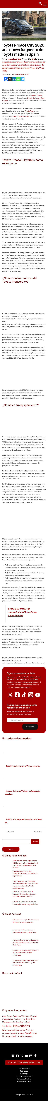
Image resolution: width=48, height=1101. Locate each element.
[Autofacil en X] (10, 697)
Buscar (35, 842)
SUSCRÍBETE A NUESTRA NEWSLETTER (24, 1062)
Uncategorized (9, 1036)
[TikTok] (35, 1055)
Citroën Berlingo (33, 98)
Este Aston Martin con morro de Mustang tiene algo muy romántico (25, 903)
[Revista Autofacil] (19, 989)
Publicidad (24, 1071)
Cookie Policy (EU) (24, 1081)
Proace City (26, 59)
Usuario (20, 1036)
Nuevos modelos (10, 1030)
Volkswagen (28, 1036)
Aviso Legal (24, 1074)
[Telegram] (22, 79)
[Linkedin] (14, 79)
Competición (7, 1019)
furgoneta (39, 59)
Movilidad (26, 1022)
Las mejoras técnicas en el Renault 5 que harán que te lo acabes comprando (25, 952)
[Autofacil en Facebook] (17, 697)
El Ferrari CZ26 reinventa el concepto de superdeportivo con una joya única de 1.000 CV (24, 894)
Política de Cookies (24, 1079)
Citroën (14, 116)
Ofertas (22, 1030)
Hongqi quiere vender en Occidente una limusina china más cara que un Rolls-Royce (25, 942)
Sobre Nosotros (24, 1068)
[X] (10, 79)
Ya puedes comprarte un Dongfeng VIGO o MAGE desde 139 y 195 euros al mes (25, 962)
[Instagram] (12, 1055)
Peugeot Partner (36, 95)
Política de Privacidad (24, 1076)
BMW (4, 1016)
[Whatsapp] (18, 79)
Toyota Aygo (29, 111)
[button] (40, 3)
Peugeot (21, 116)
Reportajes (6, 1033)
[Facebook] (6, 79)
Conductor (18, 1019)
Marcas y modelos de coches (12, 1022)
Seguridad (13, 1033)
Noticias (7, 1026)
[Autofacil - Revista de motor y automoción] (10, 4)
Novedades (21, 1026)
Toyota (4, 59)
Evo (24, 1019)
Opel (27, 116)
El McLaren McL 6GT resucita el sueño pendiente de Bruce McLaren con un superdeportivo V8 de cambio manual (25, 884)
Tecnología (21, 1033)
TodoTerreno (31, 1033)
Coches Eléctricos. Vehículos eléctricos (22, 1016)
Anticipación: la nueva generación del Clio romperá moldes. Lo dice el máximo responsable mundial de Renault (25, 864)
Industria (30, 1019)
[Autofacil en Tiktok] (24, 697)
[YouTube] (26, 1055)
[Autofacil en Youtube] (37, 697)
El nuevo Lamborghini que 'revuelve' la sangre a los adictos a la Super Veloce (25, 873)
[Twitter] (21, 1055)
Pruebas (29, 1030)
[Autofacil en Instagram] (30, 697)
